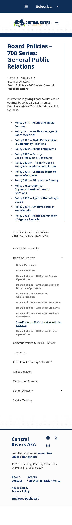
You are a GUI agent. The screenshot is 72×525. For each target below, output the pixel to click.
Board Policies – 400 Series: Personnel (38, 302)
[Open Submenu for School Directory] (62, 390)
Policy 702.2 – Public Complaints (36, 149)
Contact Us (19, 352)
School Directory (23, 390)
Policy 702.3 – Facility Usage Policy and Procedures (34, 156)
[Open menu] (26, 6)
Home (12, 78)
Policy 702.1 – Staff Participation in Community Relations (36, 142)
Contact (17, 480)
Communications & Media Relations (34, 343)
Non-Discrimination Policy (43, 480)
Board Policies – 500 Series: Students (38, 307)
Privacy (17, 491)
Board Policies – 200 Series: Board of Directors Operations (37, 286)
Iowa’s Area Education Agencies (32, 455)
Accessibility (20, 488)
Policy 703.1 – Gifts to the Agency (37, 180)
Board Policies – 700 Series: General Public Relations (39, 323)
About (16, 477)
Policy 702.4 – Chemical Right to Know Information (35, 173)
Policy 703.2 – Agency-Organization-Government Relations (32, 189)
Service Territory (22, 400)
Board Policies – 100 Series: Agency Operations (36, 277)
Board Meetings (26, 265)
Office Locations (22, 371)
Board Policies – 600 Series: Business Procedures (37, 315)
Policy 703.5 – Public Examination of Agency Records (36, 217)
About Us (26, 78)
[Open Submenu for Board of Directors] (62, 258)
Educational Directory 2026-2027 (32, 362)
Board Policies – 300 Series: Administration (32, 295)
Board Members (25, 270)
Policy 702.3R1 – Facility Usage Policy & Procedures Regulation (35, 164)
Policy (25, 491)
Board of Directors (19, 81)
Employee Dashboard (25, 498)
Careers (31, 477)
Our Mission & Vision (25, 381)
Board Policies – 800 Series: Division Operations (37, 332)
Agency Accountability (26, 248)
